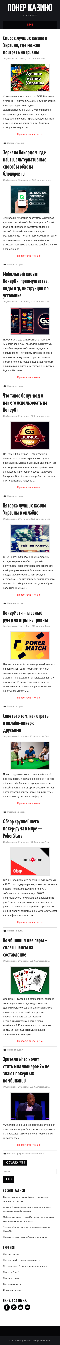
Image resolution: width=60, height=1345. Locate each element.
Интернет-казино (15, 143)
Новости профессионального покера (25, 1153)
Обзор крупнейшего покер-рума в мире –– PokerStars (22, 829)
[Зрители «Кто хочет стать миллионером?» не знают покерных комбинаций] (30, 1106)
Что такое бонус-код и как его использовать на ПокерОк (25, 403)
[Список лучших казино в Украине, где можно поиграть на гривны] (30, 77)
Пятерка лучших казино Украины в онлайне (25, 1237)
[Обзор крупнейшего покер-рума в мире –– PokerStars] (30, 861)
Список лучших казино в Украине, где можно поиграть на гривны (25, 45)
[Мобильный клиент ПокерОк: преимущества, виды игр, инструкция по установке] (30, 321)
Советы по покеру (16, 812)
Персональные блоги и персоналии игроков (25, 1266)
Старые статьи (16, 1162)
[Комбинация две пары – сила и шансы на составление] (30, 980)
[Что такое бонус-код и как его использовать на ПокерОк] (30, 435)
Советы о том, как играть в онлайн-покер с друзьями (25, 723)
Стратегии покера (12, 1290)
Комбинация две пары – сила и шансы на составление (25, 948)
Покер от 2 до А (15, 1050)
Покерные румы (15, 264)
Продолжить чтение (30, 134)
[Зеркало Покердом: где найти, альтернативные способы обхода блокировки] (30, 199)
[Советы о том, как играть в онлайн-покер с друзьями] (30, 755)
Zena (43, 58)
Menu (30, 25)
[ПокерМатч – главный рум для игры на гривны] (30, 645)
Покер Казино (30, 8)
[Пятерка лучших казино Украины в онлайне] (30, 538)
